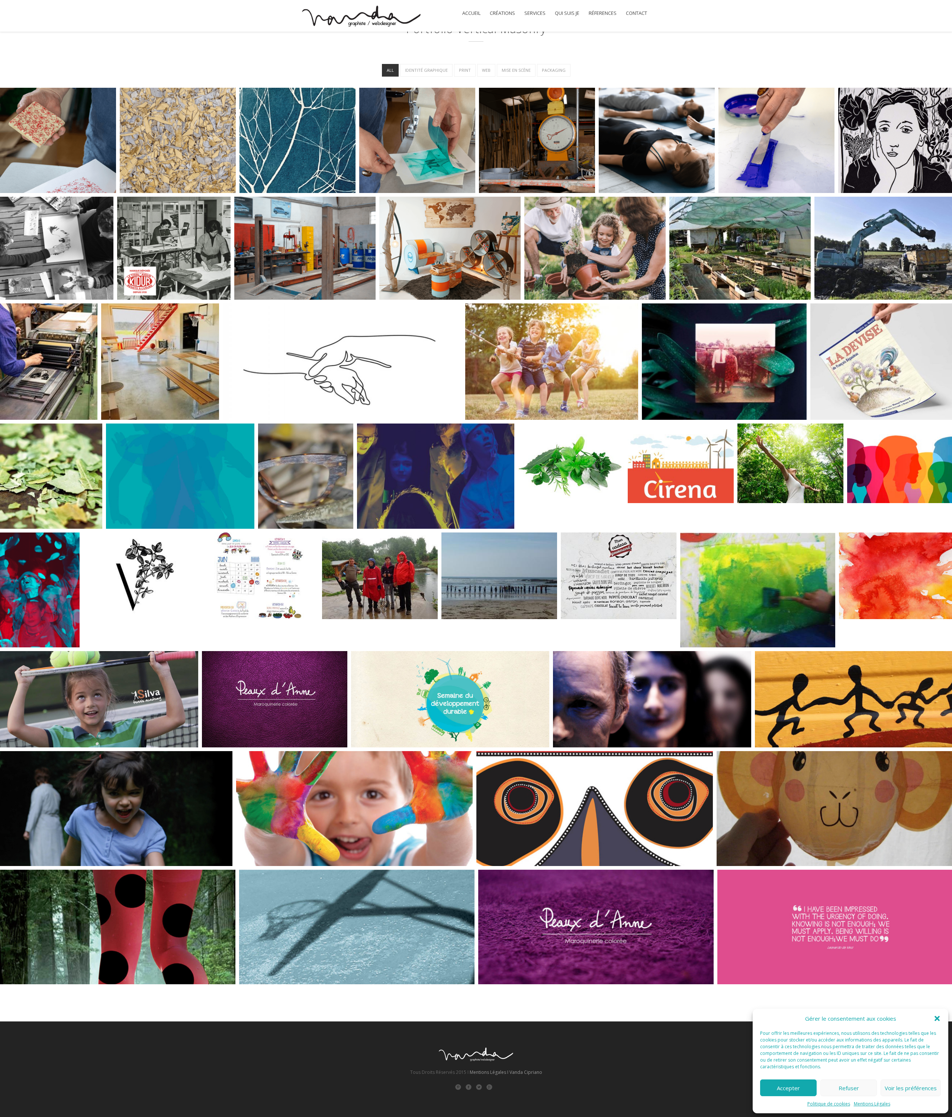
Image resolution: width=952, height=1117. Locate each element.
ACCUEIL (471, 13)
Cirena (643, 513)
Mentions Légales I (489, 1072)
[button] (937, 1018)
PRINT (465, 70)
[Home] (361, 17)
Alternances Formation (884, 513)
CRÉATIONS (502, 13)
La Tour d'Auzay (766, 513)
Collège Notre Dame (475, 632)
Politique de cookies (828, 1104)
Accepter (788, 1088)
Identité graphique (426, 70)
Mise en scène (516, 70)
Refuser (849, 1088)
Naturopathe (542, 508)
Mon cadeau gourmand (598, 632)
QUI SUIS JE (567, 13)
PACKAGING (554, 70)
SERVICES (535, 13)
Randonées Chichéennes (360, 632)
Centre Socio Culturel (237, 632)
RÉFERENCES (603, 13)
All (390, 70)
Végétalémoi (107, 632)
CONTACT (636, 13)
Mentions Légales (872, 1104)
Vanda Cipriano (525, 1072)
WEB (486, 70)
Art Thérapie (862, 632)
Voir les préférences (911, 1088)
